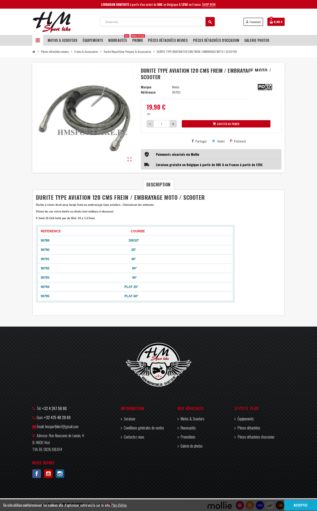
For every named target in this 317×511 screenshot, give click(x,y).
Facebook (36, 473)
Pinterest (240, 141)
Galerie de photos (191, 446)
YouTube (48, 473)
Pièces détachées (248, 428)
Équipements (245, 418)
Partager (201, 141)
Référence (148, 92)
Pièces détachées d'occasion (255, 437)
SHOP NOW (208, 4)
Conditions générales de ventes (144, 428)
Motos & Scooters (192, 418)
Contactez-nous (134, 437)
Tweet (221, 141)
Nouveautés (188, 428)
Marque (146, 87)
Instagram (60, 473)
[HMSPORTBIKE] (51, 21)
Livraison (129, 418)
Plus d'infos (119, 505)
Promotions (187, 437)
